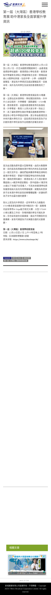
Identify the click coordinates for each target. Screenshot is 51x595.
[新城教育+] (14, 5)
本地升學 (27, 258)
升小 (19, 258)
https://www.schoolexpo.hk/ (25, 239)
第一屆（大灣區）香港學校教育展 (15, 261)
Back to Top (24, 581)
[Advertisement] (25, 381)
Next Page (25, 248)
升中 (14, 258)
